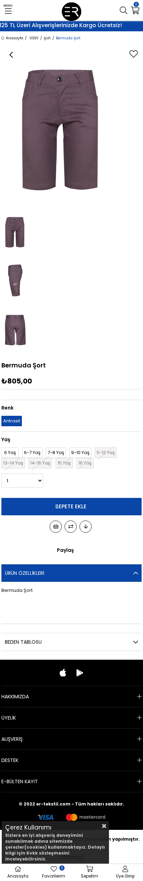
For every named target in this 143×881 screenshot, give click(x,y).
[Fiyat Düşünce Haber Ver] (85, 527)
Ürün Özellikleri (24, 573)
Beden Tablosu (23, 641)
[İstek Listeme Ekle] (56, 527)
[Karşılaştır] (71, 527)
